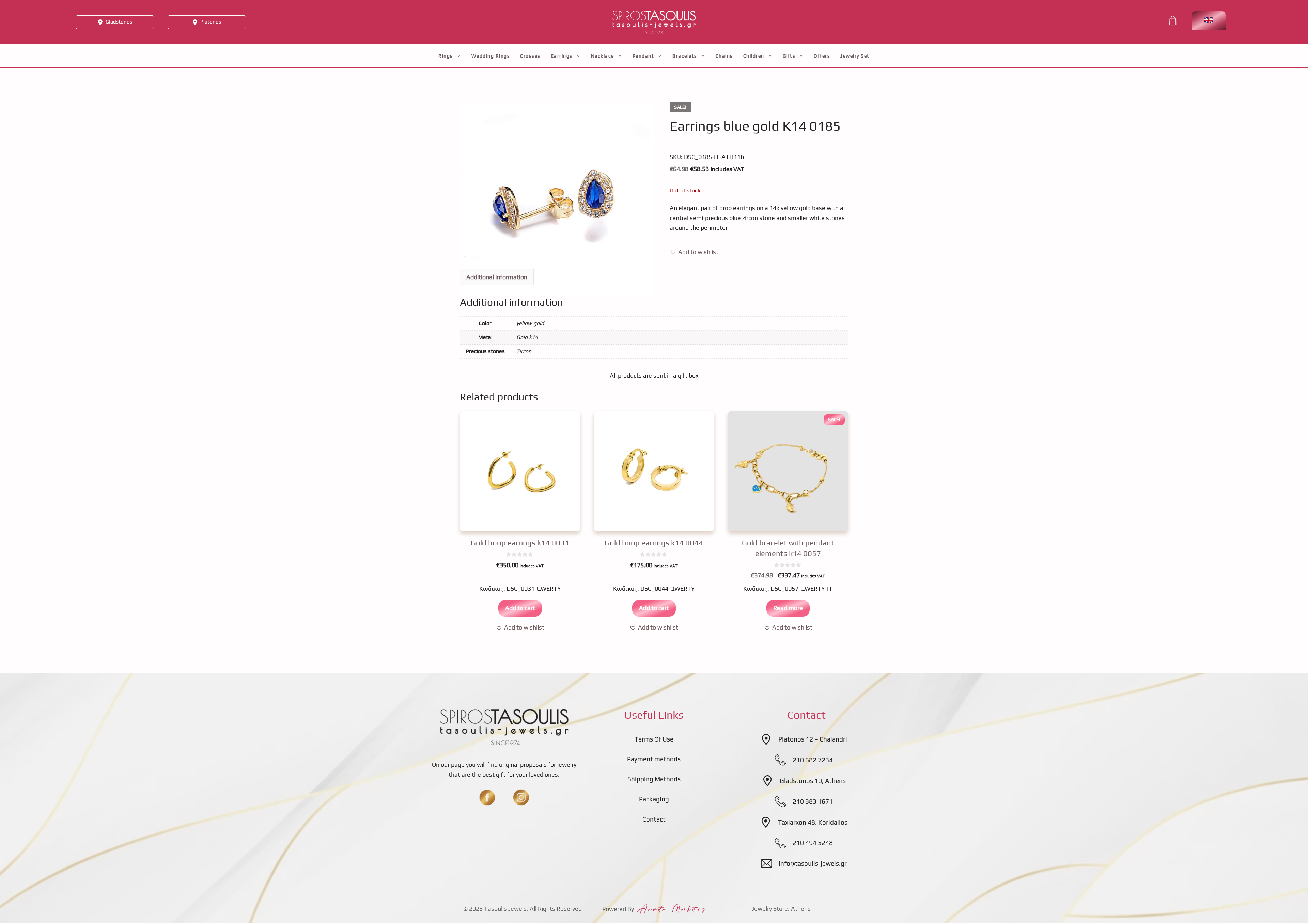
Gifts (789, 56)
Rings (445, 56)
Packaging (654, 799)
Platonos (210, 22)
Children (753, 56)
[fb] (487, 797)
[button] (694, 252)
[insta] (521, 797)
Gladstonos (119, 22)
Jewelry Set (855, 56)
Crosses (530, 56)
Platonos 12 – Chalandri (812, 739)
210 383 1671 (813, 801)
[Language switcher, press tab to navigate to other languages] (1209, 20)
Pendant (643, 56)
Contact (654, 819)
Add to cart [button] (520, 607)
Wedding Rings (490, 56)
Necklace (602, 56)
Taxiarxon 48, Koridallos (812, 822)
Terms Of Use (654, 739)
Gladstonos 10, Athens (813, 780)
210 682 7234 (813, 760)
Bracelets (684, 56)
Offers (822, 56)
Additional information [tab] (496, 277)
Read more (788, 607)
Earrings (562, 56)
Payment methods (654, 759)
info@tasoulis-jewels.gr (813, 863)
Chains (724, 56)
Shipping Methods (654, 779)
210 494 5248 (813, 842)
